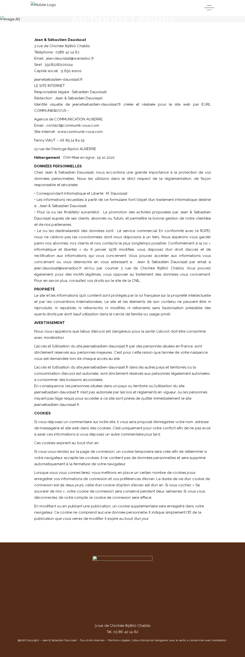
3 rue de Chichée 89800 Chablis (122, 625)
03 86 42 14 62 (125, 632)
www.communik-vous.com (80, 132)
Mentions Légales (119, 640)
